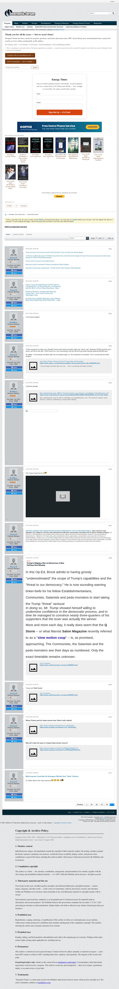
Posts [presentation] (8, 234)
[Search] (113, 13)
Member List (20, 27)
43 (102, 804)
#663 (110, 313)
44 (107, 804)
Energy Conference (62, 23)
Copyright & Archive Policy (62, 823)
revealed (48, 538)
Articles (25, 23)
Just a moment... (45, 663)
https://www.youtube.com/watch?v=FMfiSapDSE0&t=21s (59, 748)
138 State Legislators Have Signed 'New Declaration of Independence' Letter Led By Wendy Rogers (58, 531)
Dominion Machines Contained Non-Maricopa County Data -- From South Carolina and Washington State (41, 293)
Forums (7, 23)
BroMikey (13, 322)
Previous (80, 804)
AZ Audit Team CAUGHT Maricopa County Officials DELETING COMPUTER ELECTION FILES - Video (43, 299)
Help (69, 812)
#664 (110, 346)
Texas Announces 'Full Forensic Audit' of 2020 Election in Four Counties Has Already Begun (54, 252)
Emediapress (46, 23)
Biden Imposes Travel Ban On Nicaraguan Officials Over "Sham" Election (52, 776)
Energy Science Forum (81, 23)
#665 (110, 383)
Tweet (15, 273)
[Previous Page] (103, 238)
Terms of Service (98, 812)
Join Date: (10, 265)
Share (15, 270)
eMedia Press (59, 29)
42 (97, 804)
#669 (110, 685)
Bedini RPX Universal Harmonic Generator (49, 27)
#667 (110, 525)
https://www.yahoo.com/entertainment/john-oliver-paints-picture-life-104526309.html (70, 363)
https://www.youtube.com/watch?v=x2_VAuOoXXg (57, 726)
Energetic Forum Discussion (17, 214)
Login (112, 1)
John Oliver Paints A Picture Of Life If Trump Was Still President (61, 361)
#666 (110, 469)
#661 (110, 249)
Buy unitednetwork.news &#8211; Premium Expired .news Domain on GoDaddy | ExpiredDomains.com (74, 393)
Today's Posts (9, 27)
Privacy (87, 812)
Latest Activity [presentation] (18, 234)
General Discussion (32, 214)
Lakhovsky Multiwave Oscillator (76, 27)
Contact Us (78, 812)
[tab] (8, 234)
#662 (110, 281)
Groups (34, 23)
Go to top (110, 812)
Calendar (30, 27)
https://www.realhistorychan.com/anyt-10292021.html (59, 695)
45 (112, 804)
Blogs (16, 23)
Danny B (13, 258)
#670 (110, 717)
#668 (110, 558)
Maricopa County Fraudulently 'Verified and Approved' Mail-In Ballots (47, 264)
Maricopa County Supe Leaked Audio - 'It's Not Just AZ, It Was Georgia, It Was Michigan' (53, 268)
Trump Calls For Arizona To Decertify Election (40, 261)
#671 (110, 773)
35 (91, 804)
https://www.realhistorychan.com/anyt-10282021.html (59, 665)
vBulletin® (105, 818)
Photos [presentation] (29, 234)
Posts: (11, 267)
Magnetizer (98, 23)
